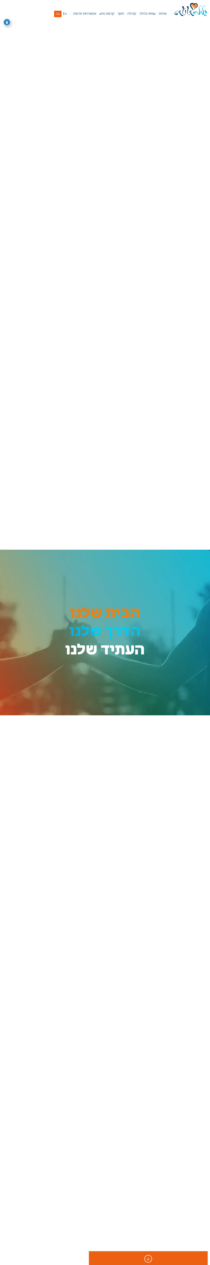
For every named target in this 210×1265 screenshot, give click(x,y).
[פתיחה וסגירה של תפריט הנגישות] (7, 22)
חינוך (120, 14)
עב (58, 14)
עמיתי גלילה (147, 14)
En (65, 14)
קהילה (131, 14)
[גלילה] (191, 10)
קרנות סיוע (106, 14)
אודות (163, 14)
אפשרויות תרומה (84, 14)
